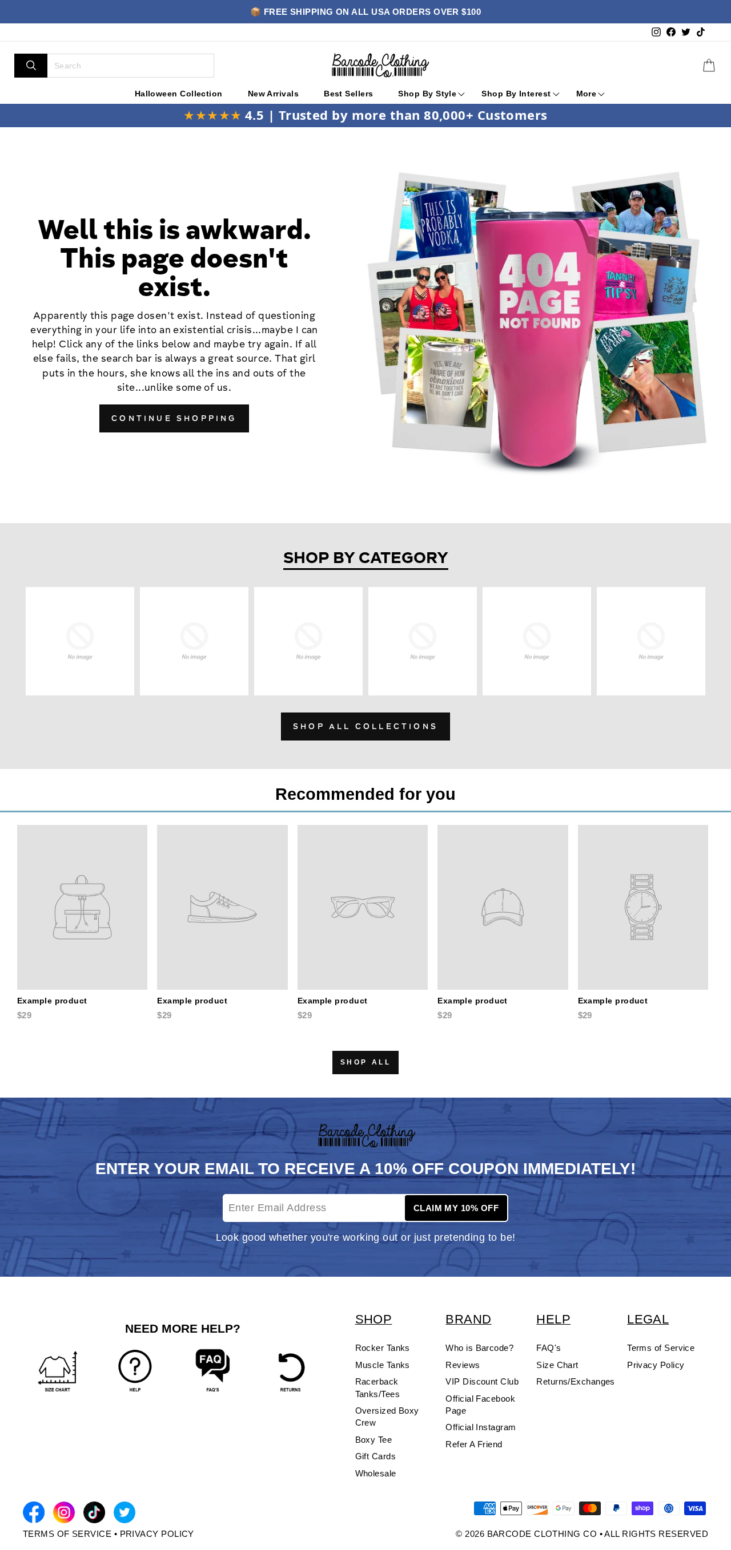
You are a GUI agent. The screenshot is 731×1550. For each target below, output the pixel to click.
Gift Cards (375, 1456)
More (586, 93)
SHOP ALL (365, 1062)
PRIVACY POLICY (157, 1534)
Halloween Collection (179, 93)
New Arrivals (273, 93)
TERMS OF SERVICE (67, 1534)
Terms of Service (660, 1348)
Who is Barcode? (479, 1348)
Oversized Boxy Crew (387, 1416)
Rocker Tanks (382, 1348)
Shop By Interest (516, 93)
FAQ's (548, 1348)
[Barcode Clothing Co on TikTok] (94, 1514)
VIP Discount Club (482, 1381)
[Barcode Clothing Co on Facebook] (34, 1514)
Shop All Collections (365, 727)
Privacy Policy (655, 1365)
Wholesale (375, 1473)
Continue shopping (173, 419)
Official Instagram (480, 1427)
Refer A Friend (473, 1444)
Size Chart (557, 1365)
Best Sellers (348, 93)
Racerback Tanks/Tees (377, 1387)
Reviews (462, 1365)
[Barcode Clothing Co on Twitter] (124, 1514)
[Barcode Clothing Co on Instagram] (64, 1515)
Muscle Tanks (382, 1365)
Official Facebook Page (480, 1404)
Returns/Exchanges (575, 1381)
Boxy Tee (373, 1439)
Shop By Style (427, 93)
